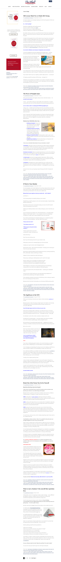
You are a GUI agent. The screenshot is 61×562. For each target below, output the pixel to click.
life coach (31, 378)
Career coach (36, 88)
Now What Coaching (27, 89)
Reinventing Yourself (27, 375)
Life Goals (38, 85)
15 (30, 558)
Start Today (13, 34)
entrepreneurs (48, 177)
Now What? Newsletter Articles (41, 173)
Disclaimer (8, 72)
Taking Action (33, 375)
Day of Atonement (33, 47)
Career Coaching (42, 88)
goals (37, 27)
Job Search (40, 549)
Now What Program (34, 89)
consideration (26, 540)
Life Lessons (42, 85)
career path (50, 176)
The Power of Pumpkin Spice (31, 93)
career (35, 176)
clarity (37, 154)
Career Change (31, 88)
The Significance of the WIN (31, 295)
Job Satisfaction (30, 284)
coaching (50, 483)
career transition (33, 177)
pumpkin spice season (27, 99)
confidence (52, 350)
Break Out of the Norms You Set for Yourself (36, 383)
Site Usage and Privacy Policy (11, 73)
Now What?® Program (47, 178)
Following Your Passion (32, 85)
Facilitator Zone (9, 74)
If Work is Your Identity (30, 184)
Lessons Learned (35, 373)
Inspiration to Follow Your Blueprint (34, 479)
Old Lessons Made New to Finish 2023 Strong (36, 16)
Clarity (44, 377)
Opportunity (40, 89)
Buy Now (13, 55)
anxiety (47, 472)
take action (48, 89)
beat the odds (30, 176)
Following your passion (44, 288)
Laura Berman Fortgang (49, 88)
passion (44, 89)
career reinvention (26, 177)
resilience (51, 299)
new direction (32, 178)
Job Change (30, 373)
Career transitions (39, 177)
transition (52, 89)
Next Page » (33, 558)
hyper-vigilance (35, 396)
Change (44, 177)
